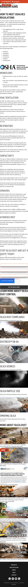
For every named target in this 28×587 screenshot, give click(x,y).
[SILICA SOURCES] (14, 354)
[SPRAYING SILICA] (14, 403)
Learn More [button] (19, 320)
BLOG (14, 572)
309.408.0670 (7, 1)
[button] (25, 5)
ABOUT (14, 570)
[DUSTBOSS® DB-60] (14, 329)
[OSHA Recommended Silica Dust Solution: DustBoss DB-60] (14, 491)
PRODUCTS (14, 565)
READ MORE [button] (20, 446)
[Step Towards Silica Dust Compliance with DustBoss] (14, 455)
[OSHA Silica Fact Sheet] (14, 475)
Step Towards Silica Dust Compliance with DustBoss (13, 464)
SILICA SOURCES (7, 366)
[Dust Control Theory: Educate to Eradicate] (14, 550)
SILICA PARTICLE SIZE (10, 391)
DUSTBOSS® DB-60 (9, 341)
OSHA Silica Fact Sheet (5, 484)
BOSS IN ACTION (14, 567)
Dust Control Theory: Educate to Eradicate (10, 559)
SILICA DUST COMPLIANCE (12, 317)
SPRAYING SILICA (8, 415)
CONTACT (14, 575)
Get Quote (16, 1)
